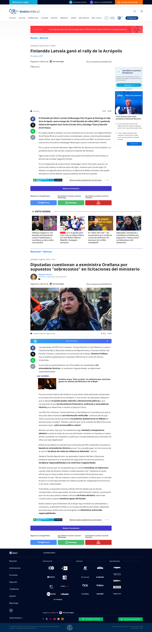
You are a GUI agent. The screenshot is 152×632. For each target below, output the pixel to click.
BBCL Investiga (84, 18)
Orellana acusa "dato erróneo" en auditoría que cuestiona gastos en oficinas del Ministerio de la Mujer (84, 380)
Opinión (73, 18)
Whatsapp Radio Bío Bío (132, 619)
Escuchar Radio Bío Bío (129, 2)
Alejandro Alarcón (45, 274)
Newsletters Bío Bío (79, 2)
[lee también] (47, 383)
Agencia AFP (38, 56)
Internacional (33, 18)
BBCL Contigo (97, 18)
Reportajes (13, 603)
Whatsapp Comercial (92, 619)
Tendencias (64, 18)
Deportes (54, 18)
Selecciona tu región (20, 2)
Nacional (22, 18)
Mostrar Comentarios (71, 188)
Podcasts (12, 18)
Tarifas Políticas (15, 618)
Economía (44, 18)
